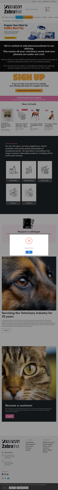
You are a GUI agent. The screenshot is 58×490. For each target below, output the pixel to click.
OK (29, 252)
